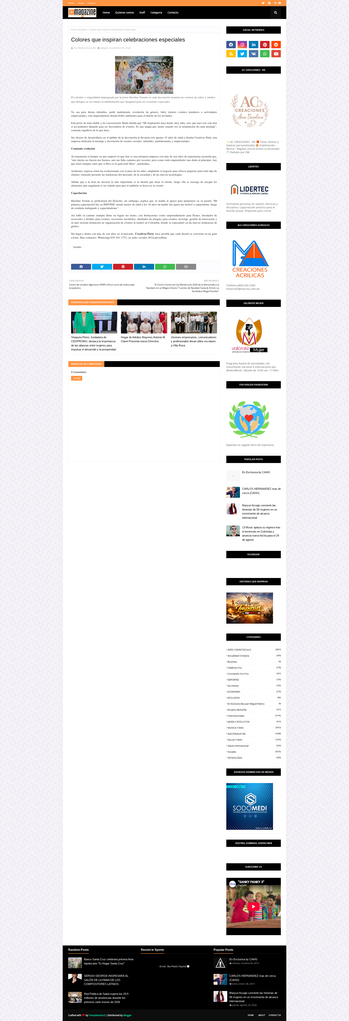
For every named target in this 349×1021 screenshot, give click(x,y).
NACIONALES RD (254, 733)
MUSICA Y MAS (254, 727)
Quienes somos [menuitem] (124, 12)
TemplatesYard (97, 1015)
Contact (91, 3)
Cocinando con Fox (254, 673)
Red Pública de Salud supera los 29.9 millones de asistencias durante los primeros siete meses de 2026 (106, 998)
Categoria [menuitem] (156, 12)
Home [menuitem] (106, 12)
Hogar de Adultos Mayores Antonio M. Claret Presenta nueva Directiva (143, 339)
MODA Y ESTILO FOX (254, 721)
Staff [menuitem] (142, 12)
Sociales (82, 29)
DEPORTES (254, 679)
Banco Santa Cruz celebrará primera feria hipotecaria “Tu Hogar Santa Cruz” (108, 961)
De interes (254, 685)
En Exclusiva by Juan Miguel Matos (254, 703)
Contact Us (275, 1015)
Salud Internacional (254, 745)
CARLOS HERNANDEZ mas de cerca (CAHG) (261, 490)
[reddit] (276, 44)
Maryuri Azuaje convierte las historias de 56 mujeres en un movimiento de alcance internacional (259, 511)
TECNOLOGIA (254, 757)
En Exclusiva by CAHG (256, 472)
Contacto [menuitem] (173, 12)
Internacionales (254, 715)
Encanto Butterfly (254, 709)
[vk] (253, 53)
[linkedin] (253, 44)
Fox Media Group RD (84, 47)
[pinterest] (269, 3)
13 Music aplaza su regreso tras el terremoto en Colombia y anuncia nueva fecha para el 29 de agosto (261, 533)
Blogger (127, 1015)
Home (71, 3)
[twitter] (263, 3)
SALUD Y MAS (254, 739)
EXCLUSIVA (254, 697)
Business (254, 661)
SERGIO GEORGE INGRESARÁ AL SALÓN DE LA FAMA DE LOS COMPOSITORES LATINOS (106, 980)
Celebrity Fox (254, 667)
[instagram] (275, 3)
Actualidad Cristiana (254, 655)
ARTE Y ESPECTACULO (254, 649)
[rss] (231, 53)
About (81, 3)
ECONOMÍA (254, 691)
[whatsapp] (265, 53)
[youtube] (276, 53)
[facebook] (279, 3)
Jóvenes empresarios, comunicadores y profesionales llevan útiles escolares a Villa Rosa (193, 341)
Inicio (73, 29)
